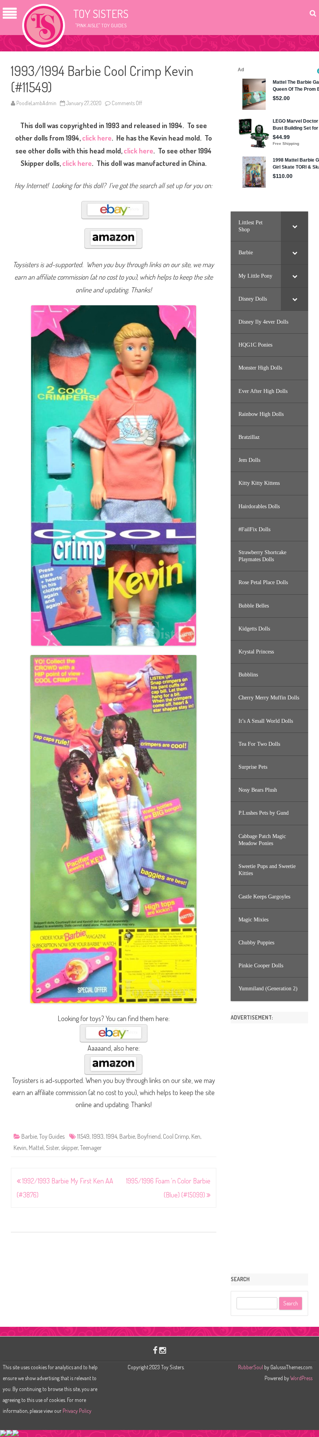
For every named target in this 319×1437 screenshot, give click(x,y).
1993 (97, 1136)
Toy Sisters (100, 14)
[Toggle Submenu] (294, 226)
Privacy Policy (77, 1410)
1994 (111, 1136)
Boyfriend (149, 1136)
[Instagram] (162, 1350)
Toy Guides (52, 1136)
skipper (69, 1148)
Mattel (36, 1148)
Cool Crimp (176, 1136)
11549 (83, 1136)
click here (97, 138)
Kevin (20, 1148)
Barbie (29, 1136)
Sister (52, 1148)
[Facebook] (155, 1350)
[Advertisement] (269, 1146)
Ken (195, 1136)
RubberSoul (250, 1367)
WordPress (300, 1378)
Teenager (91, 1148)
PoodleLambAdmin (36, 103)
